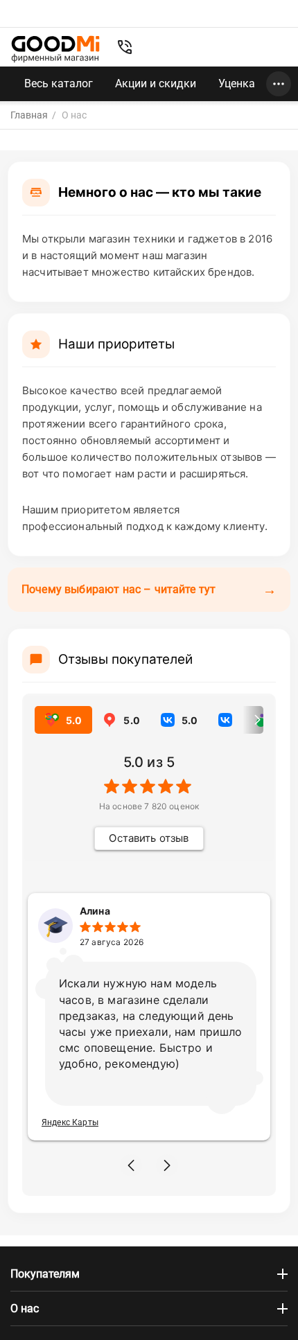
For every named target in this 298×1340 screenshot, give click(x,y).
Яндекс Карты (70, 1122)
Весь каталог (58, 83)
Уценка (236, 83)
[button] (131, 1165)
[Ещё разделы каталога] (278, 83)
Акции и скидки (155, 83)
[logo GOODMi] (55, 49)
